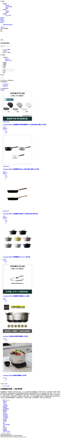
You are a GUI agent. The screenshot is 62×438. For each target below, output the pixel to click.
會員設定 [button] (11, 24)
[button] (31, 8)
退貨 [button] (8, 24)
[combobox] (31, 44)
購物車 (1, 19)
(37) (7, 58)
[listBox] (31, 74)
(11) (8, 60)
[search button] (0, 47)
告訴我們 (2, 90)
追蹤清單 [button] (5, 24)
